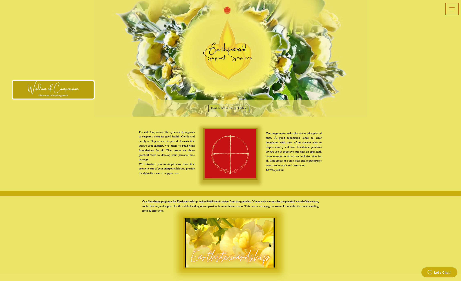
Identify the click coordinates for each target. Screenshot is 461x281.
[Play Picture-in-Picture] (264, 262)
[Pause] (189, 262)
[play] (452, 83)
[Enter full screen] (270, 262)
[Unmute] (195, 262)
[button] (229, 54)
